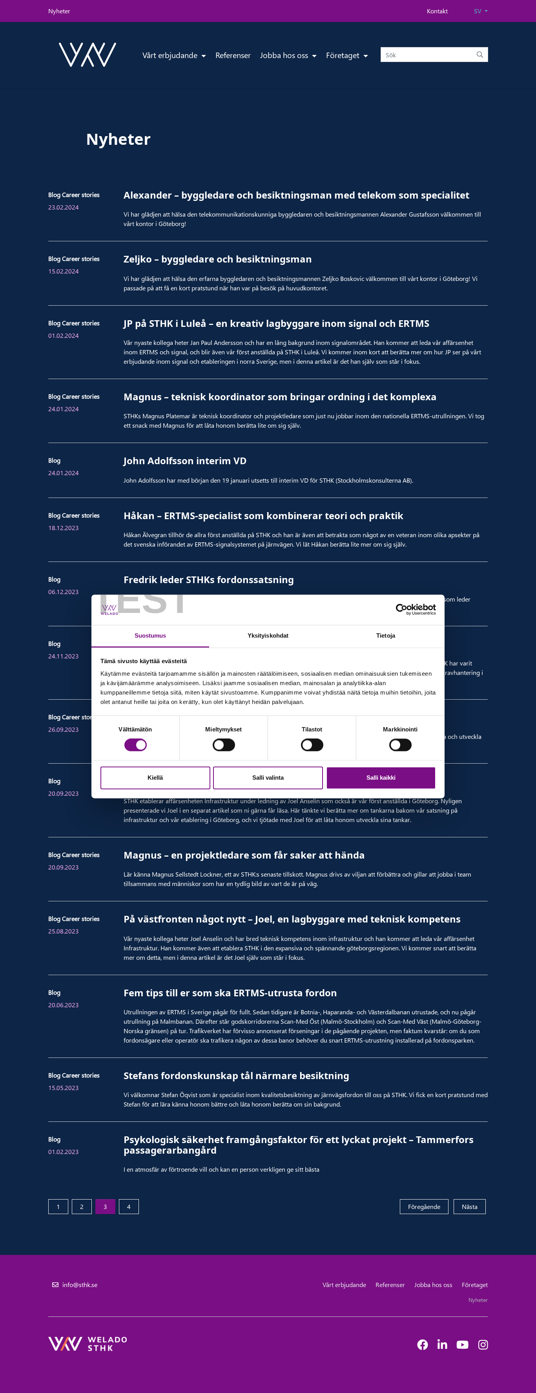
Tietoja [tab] (385, 635)
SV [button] (478, 11)
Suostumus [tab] (150, 635)
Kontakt (437, 11)
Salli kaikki (381, 777)
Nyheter (59, 11)
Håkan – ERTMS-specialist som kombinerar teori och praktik (263, 515)
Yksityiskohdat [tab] (268, 635)
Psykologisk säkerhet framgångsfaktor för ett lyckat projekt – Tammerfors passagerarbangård (299, 1144)
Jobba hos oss (285, 54)
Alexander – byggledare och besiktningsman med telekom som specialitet (296, 194)
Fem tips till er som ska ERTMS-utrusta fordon (230, 992)
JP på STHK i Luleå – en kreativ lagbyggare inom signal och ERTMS (276, 323)
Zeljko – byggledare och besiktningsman (218, 258)
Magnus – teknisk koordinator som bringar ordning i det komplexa (280, 396)
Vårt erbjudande (170, 54)
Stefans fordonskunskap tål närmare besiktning (236, 1075)
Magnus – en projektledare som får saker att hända (244, 854)
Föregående (428, 1206)
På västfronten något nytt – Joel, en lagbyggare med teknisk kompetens (292, 918)
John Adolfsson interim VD (185, 460)
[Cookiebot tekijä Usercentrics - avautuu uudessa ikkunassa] (401, 610)
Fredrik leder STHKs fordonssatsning (209, 579)
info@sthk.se (79, 1284)
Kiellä (155, 777)
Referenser (233, 54)
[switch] (224, 745)
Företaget (343, 54)
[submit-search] (480, 54)
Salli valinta (268, 777)
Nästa (474, 1206)
